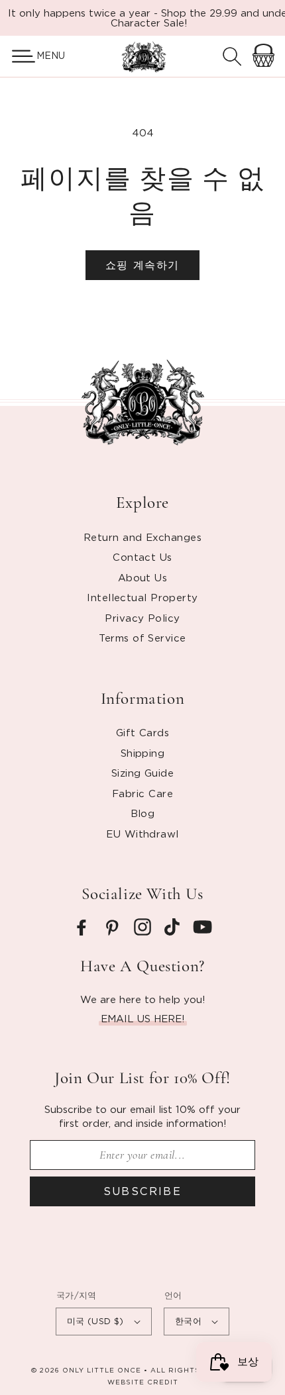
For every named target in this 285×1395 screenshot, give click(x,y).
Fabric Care (142, 793)
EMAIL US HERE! (143, 1018)
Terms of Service (142, 637)
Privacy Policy (142, 617)
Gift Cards (143, 732)
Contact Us (142, 557)
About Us (143, 577)
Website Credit (142, 1382)
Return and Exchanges (142, 537)
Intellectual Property (142, 597)
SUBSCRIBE (142, 1191)
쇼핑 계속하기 (142, 265)
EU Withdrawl (142, 833)
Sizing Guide (142, 772)
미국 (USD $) (95, 1320)
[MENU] (18, 56)
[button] (18, 56)
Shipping (143, 752)
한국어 (188, 1320)
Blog (143, 813)
